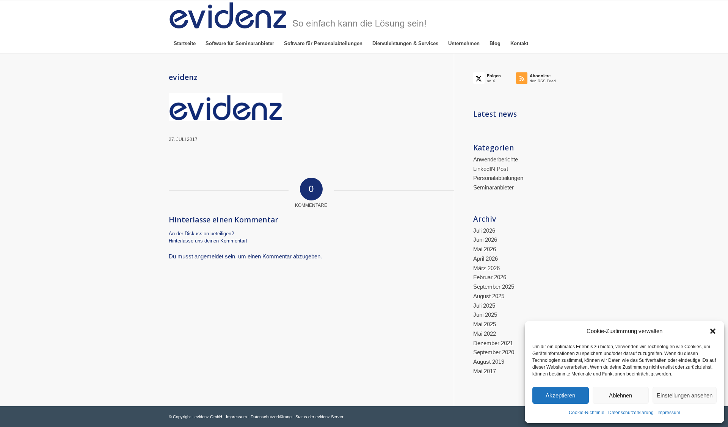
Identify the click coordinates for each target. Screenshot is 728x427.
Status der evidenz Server (319, 416)
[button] (713, 331)
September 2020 (493, 352)
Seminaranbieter (493, 187)
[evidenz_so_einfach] (298, 17)
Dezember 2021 (493, 343)
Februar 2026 (489, 277)
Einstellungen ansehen (684, 395)
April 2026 (485, 258)
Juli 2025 (484, 305)
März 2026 (486, 268)
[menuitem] (185, 43)
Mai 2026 (484, 249)
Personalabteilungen (498, 178)
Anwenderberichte (495, 159)
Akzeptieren (560, 395)
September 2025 (493, 286)
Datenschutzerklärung (631, 412)
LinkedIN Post (490, 169)
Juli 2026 (484, 230)
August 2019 (488, 361)
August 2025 (488, 296)
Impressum (668, 412)
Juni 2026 (485, 239)
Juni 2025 (485, 314)
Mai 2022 (484, 333)
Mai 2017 (484, 371)
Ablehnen (620, 395)
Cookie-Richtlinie (586, 412)
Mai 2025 (484, 324)
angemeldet (209, 256)
